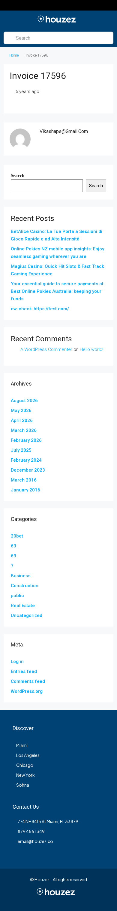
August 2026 (24, 400)
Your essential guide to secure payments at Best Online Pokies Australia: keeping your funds (57, 291)
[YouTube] (74, 900)
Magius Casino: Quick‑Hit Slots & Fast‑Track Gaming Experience (57, 270)
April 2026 (22, 420)
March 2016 (24, 480)
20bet (17, 536)
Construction (24, 585)
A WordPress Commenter (46, 349)
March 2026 (24, 430)
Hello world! (91, 349)
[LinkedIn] (53, 900)
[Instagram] (43, 900)
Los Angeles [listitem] (28, 755)
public (17, 595)
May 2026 (21, 410)
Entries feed (24, 671)
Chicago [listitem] (24, 765)
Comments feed (28, 681)
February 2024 (26, 460)
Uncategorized (26, 615)
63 (13, 546)
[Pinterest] (85, 900)
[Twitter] (32, 900)
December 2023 (28, 470)
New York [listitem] (25, 775)
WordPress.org (27, 691)
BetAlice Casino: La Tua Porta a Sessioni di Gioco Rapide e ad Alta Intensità (56, 235)
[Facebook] (22, 900)
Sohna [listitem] (22, 785)
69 (13, 556)
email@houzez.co (35, 841)
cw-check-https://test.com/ (40, 308)
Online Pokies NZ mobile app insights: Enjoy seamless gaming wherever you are (57, 252)
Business (20, 575)
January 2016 (25, 490)
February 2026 (26, 440)
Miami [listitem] (22, 745)
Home (14, 55)
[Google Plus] (64, 900)
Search (17, 175)
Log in (17, 661)
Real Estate (23, 605)
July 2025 (21, 450)
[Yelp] (95, 900)
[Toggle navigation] (5, 5)
